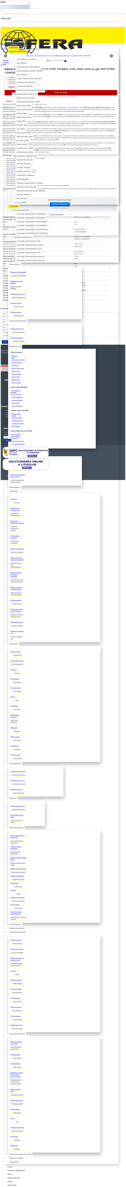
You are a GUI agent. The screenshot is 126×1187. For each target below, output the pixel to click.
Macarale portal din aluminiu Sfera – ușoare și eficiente (16, 1082)
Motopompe (18, 886)
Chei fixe (17, 673)
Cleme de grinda (17, 943)
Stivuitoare (17, 1140)
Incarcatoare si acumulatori (15, 542)
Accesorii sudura (18, 315)
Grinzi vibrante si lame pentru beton (17, 842)
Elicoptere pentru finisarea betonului (18, 918)
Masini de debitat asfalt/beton (16, 853)
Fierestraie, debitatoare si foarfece (15, 528)
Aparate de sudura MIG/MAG (16, 287)
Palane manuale (17, 983)
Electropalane (17, 1113)
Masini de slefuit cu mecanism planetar (16, 593)
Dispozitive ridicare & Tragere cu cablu (17, 964)
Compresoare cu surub (18, 784)
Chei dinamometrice (17, 664)
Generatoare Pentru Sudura (16, 821)
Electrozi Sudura (16, 352)
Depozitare (17, 709)
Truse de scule (17, 758)
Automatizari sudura (19, 332)
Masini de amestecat (17, 552)
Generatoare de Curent (18, 809)
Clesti (17, 700)
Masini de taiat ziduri (18, 879)
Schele (18, 893)
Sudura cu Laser (18, 306)
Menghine (17, 731)
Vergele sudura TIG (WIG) (19, 410)
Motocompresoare (18, 793)
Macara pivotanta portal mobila (16, 1048)
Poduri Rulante (17, 1067)
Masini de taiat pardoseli (18, 872)
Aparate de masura (17, 625)
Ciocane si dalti (17, 691)
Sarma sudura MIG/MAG (19, 387)
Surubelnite (17, 749)
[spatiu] (11, 472)
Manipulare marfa (17, 1028)
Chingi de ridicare (17, 1010)
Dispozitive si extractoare (14, 721)
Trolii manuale (17, 1001)
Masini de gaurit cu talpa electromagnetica (16, 565)
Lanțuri (17, 974)
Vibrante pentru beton (18, 901)
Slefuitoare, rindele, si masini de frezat (17, 615)
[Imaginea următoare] (111, 56)
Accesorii (17, 502)
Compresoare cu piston (18, 775)
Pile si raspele (17, 740)
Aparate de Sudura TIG (18, 297)
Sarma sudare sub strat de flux (21, 431)
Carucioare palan (17, 992)
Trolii (17, 1122)
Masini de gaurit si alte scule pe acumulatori (17, 581)
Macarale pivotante (17, 1104)
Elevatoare (17, 1149)
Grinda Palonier (17, 1058)
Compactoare (18, 908)
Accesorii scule (17, 655)
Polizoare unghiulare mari (17, 637)
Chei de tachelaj (17, 1019)
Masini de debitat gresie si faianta (18, 864)
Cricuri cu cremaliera (17, 952)
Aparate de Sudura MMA (18, 275)
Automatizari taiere (18, 341)
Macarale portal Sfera (17, 1095)
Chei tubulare (17, 682)
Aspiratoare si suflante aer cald (15, 514)
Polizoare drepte (17, 603)
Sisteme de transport (17, 1131)
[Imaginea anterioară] (5, 56)
